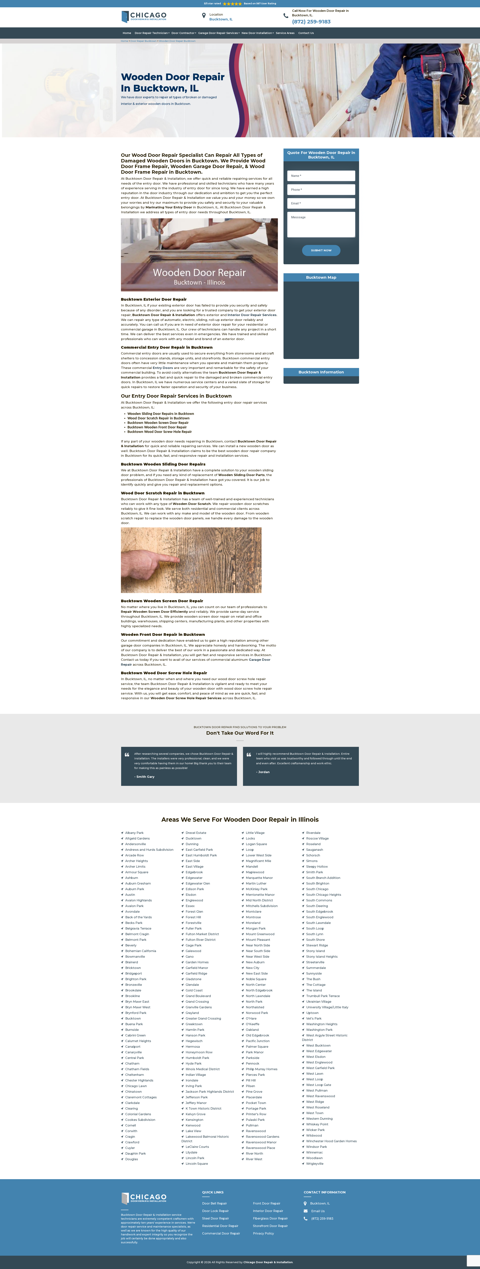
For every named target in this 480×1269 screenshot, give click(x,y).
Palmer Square (257, 1046)
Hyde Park (194, 1063)
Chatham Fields (137, 1069)
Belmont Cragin (137, 934)
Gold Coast (194, 990)
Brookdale (133, 990)
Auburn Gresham (138, 883)
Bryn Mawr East (137, 1001)
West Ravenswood (320, 1096)
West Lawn (314, 1073)
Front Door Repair (266, 1203)
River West (254, 1159)
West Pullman (317, 1090)
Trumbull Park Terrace (323, 996)
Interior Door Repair (268, 1211)
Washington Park (319, 1030)
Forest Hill (193, 917)
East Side (193, 861)
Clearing (131, 1108)
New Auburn (255, 962)
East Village (194, 866)
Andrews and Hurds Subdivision (149, 850)
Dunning (192, 844)
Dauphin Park (135, 1153)
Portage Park (256, 1108)
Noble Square (256, 979)
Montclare (253, 911)
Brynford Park (135, 1013)
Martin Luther (256, 883)
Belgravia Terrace (138, 928)
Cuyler (130, 1148)
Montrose (253, 917)
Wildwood (314, 1135)
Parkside (252, 1058)
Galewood (193, 951)
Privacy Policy (263, 1233)
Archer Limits (135, 866)
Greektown (194, 1024)
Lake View (193, 1131)
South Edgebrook (319, 911)
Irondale (192, 1080)
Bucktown (133, 1018)
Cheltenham (134, 1075)
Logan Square (256, 844)
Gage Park (194, 945)
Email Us (318, 1211)
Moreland (253, 923)
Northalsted (255, 1007)
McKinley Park (257, 889)
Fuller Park (194, 928)
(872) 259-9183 (311, 21)
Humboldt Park (197, 1058)
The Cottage (316, 985)
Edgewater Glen (198, 883)
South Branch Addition (323, 878)
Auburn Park (134, 889)
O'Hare (251, 1018)
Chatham (132, 1063)
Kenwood (193, 1125)
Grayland (192, 1013)
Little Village (255, 833)
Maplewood (255, 872)
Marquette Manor (259, 878)
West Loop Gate (318, 1085)
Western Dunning (319, 1118)
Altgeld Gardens (137, 838)
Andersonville (135, 844)
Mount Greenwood (260, 934)
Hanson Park (195, 1035)
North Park (254, 1001)
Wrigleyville (314, 1163)
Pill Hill (251, 1080)
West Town (314, 1113)
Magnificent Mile (258, 861)
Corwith (131, 1131)
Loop (250, 850)
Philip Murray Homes (262, 1069)
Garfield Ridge (196, 973)
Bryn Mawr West (137, 1007)
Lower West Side (259, 855)
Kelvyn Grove (196, 1114)
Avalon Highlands (138, 900)
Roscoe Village (317, 838)
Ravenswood (256, 1131)
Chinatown (133, 1091)
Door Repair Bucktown (143, 41)
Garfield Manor (197, 968)
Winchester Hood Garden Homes (331, 1141)
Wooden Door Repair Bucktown (177, 41)
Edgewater (194, 878)
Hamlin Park (195, 1030)
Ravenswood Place (260, 1148)
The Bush (313, 979)
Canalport (132, 1046)
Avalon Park (134, 906)
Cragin (130, 1136)
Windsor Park (316, 1147)
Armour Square (136, 872)
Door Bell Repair (214, 1203)
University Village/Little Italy (327, 1007)
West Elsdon (316, 1057)
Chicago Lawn (136, 1086)
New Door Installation (257, 33)
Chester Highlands (139, 1080)
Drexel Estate (196, 833)
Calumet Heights (138, 1041)
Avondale (132, 911)
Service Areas (285, 33)
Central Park (134, 1058)
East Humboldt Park (201, 855)
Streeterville (315, 962)
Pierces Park (255, 1075)
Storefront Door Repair (270, 1226)
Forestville (193, 923)
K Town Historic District (203, 1108)
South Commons (319, 900)
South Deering (317, 906)
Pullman (252, 1125)
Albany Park (134, 833)
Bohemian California (140, 951)
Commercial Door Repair (221, 1233)
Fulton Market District (202, 934)
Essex (190, 906)
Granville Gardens (199, 1007)
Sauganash (314, 850)
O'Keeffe (252, 1024)
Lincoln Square (197, 1163)
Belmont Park (135, 940)
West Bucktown (318, 1045)
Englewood (194, 900)
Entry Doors (163, 368)
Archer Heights (136, 861)
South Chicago (317, 889)
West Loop (314, 1079)
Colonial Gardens (138, 1114)
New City (252, 968)
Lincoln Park (195, 1158)
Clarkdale (132, 1103)
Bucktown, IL (221, 19)
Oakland (252, 1030)
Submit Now (321, 250)
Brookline (132, 996)
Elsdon (191, 895)
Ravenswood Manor (261, 1142)
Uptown (312, 1013)
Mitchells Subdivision (262, 906)
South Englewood (319, 917)
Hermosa (193, 1046)
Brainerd (131, 962)
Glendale (192, 985)
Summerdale (316, 968)
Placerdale (254, 1097)
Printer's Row (256, 1114)
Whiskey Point (317, 1124)
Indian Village (196, 1075)
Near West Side (257, 956)
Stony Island (315, 951)
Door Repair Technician (151, 33)
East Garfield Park (199, 850)
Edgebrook (194, 872)
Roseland (313, 844)
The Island (314, 990)
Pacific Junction (258, 1041)
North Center (256, 985)
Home (127, 33)
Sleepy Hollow (317, 866)
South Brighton (317, 883)
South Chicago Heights (323, 895)
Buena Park (134, 1024)
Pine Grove (254, 1091)
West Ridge (315, 1102)
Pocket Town (256, 1103)
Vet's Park (314, 1018)
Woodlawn (314, 1158)
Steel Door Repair (215, 1218)
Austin (130, 895)
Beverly (130, 945)
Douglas (131, 1159)
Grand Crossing (197, 1001)
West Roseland (317, 1107)
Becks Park (133, 923)
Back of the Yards (138, 917)
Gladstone (193, 979)
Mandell (252, 866)
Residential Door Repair (220, 1226)
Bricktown (133, 968)
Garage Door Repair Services (218, 33)
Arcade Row (134, 855)
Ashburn (131, 878)
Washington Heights (322, 1024)
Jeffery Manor (196, 1103)
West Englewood (319, 1062)
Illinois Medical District (203, 1069)
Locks (250, 838)
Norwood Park (257, 1013)
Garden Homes (197, 962)
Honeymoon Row (199, 1052)
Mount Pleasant (258, 940)
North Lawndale (258, 996)
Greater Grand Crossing (203, 1018)
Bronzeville (133, 985)
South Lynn (314, 934)
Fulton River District (201, 940)
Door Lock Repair (215, 1211)
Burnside (132, 1030)
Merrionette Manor (260, 895)
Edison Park (195, 889)
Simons (312, 861)
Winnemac (314, 1152)
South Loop (315, 928)
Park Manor (255, 1052)
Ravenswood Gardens (262, 1136)
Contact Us (306, 33)
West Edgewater (319, 1051)
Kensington (194, 1120)
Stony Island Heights (322, 956)
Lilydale (191, 1152)
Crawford (132, 1142)
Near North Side (258, 945)
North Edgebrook (259, 990)
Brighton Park (135, 979)
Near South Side (258, 951)
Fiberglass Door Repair (270, 1218)
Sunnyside (314, 973)
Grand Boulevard (198, 996)
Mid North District (259, 900)
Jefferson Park (197, 1097)
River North (254, 1153)
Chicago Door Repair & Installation (268, 1262)
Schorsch (313, 855)
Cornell (130, 1125)
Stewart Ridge (317, 945)
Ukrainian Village (318, 1001)
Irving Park (194, 1086)
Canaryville (133, 1052)
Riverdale (313, 833)
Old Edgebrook (257, 1035)
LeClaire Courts (197, 1147)
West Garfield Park (320, 1068)
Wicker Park (315, 1130)
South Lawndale (318, 923)
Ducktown (193, 838)
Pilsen (250, 1086)
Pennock (252, 1063)
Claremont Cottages (141, 1097)
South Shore (315, 940)
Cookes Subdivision (140, 1120)
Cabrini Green (135, 1035)
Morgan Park (256, 928)
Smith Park (314, 872)
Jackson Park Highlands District (210, 1091)
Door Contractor (183, 33)
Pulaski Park (255, 1120)
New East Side (257, 973)
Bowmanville (135, 956)
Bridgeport (133, 973)
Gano (190, 956)
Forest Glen (194, 911)
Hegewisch (194, 1041)
